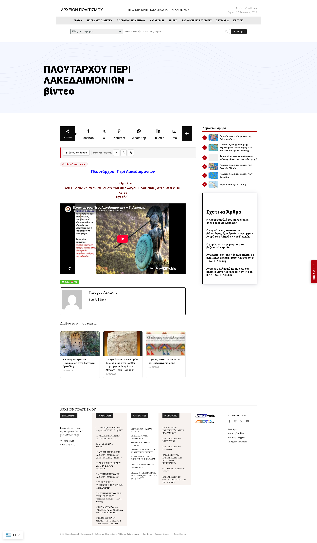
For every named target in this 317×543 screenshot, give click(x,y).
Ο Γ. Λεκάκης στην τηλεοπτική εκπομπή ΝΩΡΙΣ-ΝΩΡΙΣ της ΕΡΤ (109, 429)
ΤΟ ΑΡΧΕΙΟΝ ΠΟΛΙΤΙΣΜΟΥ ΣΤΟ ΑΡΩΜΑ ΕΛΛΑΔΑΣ (108, 437)
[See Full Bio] (106, 299)
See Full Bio (96, 299)
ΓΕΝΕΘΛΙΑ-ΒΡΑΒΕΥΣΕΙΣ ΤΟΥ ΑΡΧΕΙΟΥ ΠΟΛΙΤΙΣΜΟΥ (144, 451)
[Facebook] (229, 421)
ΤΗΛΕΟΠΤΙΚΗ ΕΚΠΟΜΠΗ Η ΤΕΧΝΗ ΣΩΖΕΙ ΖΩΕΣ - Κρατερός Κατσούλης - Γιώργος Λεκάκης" (109, 497)
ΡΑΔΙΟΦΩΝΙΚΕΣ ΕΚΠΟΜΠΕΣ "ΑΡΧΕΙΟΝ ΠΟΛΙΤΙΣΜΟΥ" (173, 430)
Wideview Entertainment (129, 534)
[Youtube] (247, 421)
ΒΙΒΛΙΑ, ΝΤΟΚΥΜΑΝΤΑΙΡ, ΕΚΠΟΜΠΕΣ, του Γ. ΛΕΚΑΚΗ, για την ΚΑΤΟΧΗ (144, 475)
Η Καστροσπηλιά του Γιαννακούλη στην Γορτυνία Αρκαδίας (227, 221)
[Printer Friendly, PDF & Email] (69, 283)
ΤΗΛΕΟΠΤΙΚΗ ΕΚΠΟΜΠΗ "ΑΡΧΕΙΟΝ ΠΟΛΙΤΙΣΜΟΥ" (108, 475)
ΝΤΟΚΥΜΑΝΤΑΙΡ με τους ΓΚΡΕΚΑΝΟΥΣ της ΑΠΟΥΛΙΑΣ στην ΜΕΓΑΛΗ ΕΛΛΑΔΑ (109, 509)
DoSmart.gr (100, 534)
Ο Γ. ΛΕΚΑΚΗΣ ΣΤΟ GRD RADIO (174, 470)
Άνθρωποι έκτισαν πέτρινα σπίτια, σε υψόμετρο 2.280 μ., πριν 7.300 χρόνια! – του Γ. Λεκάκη (230, 258)
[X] (241, 421)
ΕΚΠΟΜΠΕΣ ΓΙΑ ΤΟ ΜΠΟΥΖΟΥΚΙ (171, 440)
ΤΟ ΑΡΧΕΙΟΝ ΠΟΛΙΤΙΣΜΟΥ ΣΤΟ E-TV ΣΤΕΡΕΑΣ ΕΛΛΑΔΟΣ (108, 465)
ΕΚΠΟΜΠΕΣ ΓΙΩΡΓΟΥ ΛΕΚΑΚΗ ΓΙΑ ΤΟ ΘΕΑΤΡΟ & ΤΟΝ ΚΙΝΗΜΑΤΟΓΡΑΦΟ (109, 520)
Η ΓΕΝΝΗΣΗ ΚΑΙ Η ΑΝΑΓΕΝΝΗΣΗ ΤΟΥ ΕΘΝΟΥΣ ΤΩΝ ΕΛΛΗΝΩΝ (109, 485)
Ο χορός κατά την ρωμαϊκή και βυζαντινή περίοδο (225, 246)
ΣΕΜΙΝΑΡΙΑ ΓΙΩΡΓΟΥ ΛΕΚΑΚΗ (141, 444)
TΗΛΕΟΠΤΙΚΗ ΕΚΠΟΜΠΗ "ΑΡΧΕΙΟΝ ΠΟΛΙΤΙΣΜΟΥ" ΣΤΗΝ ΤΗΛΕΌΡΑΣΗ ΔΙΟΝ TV (109, 455)
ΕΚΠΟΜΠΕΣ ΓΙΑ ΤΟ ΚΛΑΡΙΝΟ (171, 448)
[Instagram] (235, 421)
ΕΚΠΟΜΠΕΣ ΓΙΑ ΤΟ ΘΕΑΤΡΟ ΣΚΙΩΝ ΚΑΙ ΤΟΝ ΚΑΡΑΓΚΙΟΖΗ (174, 479)
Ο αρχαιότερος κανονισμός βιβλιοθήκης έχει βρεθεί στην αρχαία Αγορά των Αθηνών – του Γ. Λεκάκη (229, 233)
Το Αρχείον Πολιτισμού (237, 441)
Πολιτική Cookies (236, 433)
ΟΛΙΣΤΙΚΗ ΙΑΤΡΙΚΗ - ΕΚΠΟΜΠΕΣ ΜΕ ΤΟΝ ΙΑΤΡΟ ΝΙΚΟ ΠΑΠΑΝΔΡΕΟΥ (172, 458)
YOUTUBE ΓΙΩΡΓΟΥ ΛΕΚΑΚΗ (105, 445)
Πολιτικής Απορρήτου (237, 437)
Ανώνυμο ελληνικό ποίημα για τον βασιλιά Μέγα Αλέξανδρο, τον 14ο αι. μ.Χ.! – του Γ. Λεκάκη (229, 272)
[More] (187, 133)
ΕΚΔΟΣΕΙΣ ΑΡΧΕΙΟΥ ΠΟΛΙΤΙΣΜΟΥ (140, 437)
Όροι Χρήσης (233, 429)
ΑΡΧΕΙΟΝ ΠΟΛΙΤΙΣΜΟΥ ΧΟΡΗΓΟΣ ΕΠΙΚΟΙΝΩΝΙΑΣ (143, 457)
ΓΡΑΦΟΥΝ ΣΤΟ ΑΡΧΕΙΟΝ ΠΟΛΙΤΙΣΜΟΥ (142, 466)
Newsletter (314, 271)
